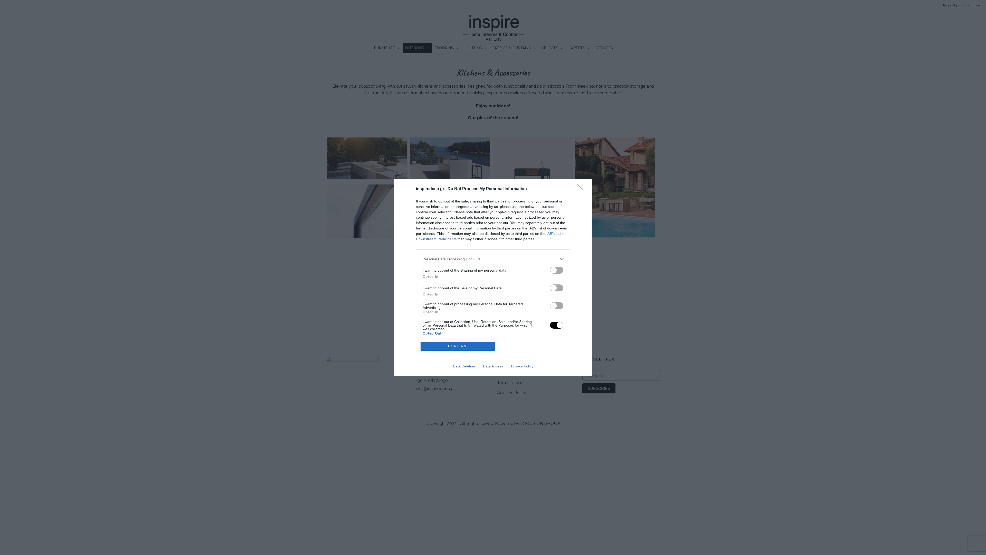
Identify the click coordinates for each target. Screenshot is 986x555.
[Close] (582, 189)
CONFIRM (457, 346)
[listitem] (493, 259)
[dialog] (493, 277)
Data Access (493, 366)
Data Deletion (464, 366)
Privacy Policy (522, 366)
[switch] (556, 270)
